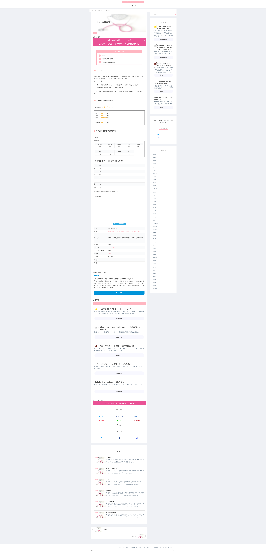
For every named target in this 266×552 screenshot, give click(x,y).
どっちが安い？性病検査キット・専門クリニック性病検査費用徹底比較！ (119, 44)
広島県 (154, 217)
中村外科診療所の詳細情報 (108, 62)
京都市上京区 (101, 33)
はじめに (104, 55)
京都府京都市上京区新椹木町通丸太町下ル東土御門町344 (124, 231)
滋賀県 (154, 251)
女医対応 (155, 188)
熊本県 (154, 254)
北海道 (154, 167)
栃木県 (154, 245)
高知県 (154, 285)
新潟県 (154, 238)
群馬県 (154, 270)
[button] (175, 14)
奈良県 (154, 185)
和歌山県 (155, 173)
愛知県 (154, 235)
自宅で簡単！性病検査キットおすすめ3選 (119, 40)
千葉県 (154, 170)
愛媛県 (154, 232)
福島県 (154, 263)
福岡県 (154, 260)
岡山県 (154, 207)
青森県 (154, 276)
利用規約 (133, 547)
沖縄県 (154, 248)
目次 (119, 51)
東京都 (154, 242)
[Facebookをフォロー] (119, 437)
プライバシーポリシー (141, 547)
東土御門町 (113, 33)
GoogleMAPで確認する (119, 223)
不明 (109, 253)
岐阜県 (154, 204)
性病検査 (155, 229)
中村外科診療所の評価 (107, 58)
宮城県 (154, 192)
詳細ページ (119, 318)
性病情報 (155, 226)
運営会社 (128, 547)
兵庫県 (154, 163)
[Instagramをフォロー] (137, 437)
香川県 (154, 282)
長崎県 (154, 273)
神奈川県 (155, 257)
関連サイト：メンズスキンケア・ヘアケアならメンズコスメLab (161, 547)
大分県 (154, 179)
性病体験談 (155, 223)
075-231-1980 (112, 247)
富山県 (154, 195)
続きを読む (119, 292)
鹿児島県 (155, 288)
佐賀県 (154, 160)
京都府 (95, 33)
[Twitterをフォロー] (101, 437)
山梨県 (154, 201)
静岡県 (154, 279)
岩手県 (154, 210)
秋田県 (154, 267)
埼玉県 (154, 176)
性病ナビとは (121, 547)
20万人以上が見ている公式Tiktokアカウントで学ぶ (119, 403)
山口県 (154, 198)
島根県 (154, 213)
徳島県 (154, 220)
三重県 (154, 154)
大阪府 (154, 182)
